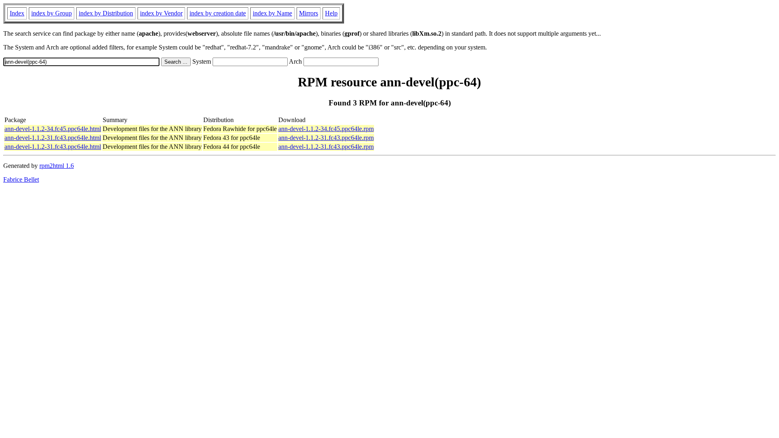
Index (17, 13)
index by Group (51, 13)
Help (331, 13)
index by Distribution (106, 13)
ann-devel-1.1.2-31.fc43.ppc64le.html (52, 137)
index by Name (272, 13)
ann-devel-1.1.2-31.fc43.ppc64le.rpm (326, 137)
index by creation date (217, 13)
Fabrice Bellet (21, 179)
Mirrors (308, 13)
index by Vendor (161, 13)
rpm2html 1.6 (56, 165)
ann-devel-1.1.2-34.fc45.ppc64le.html (52, 128)
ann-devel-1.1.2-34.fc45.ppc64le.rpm (326, 128)
